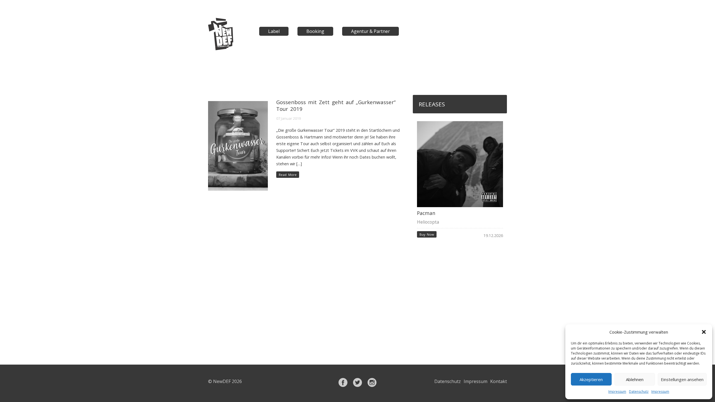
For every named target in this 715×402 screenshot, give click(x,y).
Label (274, 31)
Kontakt (498, 381)
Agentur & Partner (370, 31)
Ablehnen (635, 379)
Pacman (426, 213)
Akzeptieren (591, 379)
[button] (704, 332)
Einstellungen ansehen (682, 379)
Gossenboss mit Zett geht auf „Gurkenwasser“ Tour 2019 (336, 105)
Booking (315, 31)
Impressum (617, 391)
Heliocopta (428, 222)
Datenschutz (639, 391)
